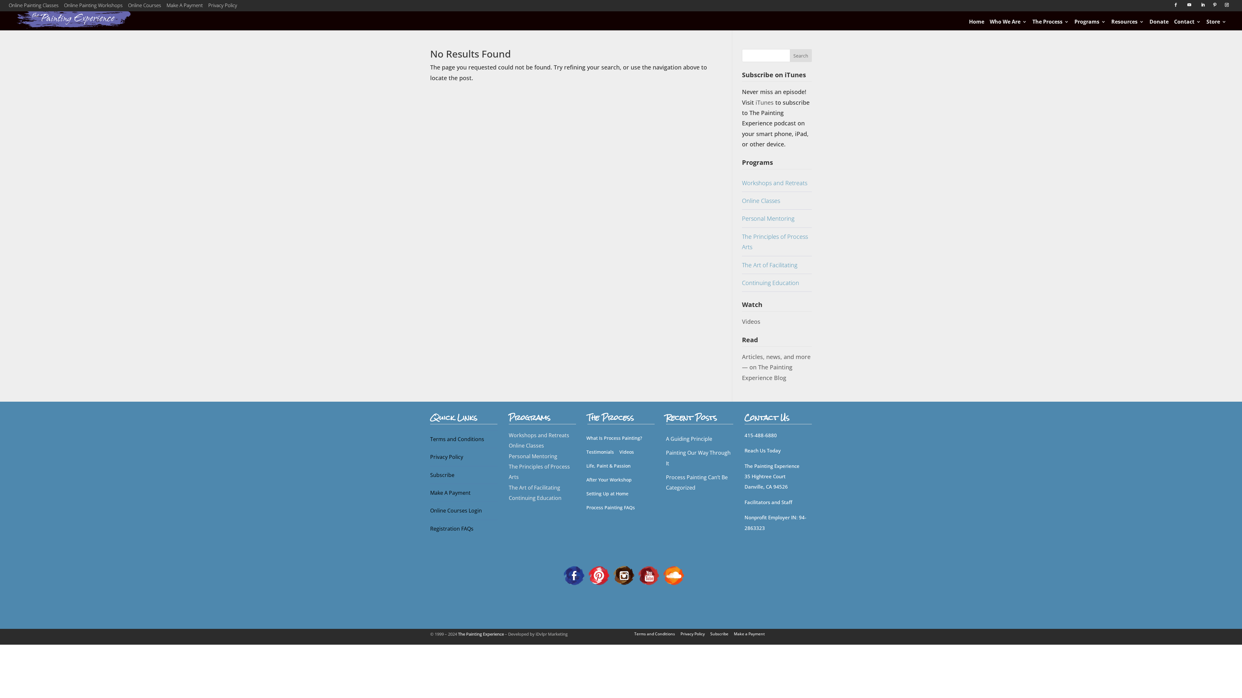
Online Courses (144, 6)
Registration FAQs (452, 528)
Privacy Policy (222, 6)
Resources (1124, 21)
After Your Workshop (609, 480)
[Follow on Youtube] (1189, 5)
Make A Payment (185, 6)
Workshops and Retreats (774, 183)
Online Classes (761, 201)
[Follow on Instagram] (1226, 5)
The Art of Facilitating (769, 265)
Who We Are (1005, 21)
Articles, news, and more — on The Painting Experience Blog (776, 367)
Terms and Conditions (457, 439)
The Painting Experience (481, 634)
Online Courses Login (456, 510)
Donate (1159, 21)
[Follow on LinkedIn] (1202, 5)
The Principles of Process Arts (775, 242)
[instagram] (624, 575)
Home (976, 21)
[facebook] (574, 575)
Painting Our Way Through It (698, 458)
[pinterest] (599, 575)
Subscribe (442, 475)
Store (1213, 21)
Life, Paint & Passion (608, 466)
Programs (1086, 21)
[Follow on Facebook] (1175, 5)
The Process (1047, 21)
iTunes (765, 102)
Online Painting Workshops (93, 6)
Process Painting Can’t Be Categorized (697, 482)
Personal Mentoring (768, 218)
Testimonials (600, 452)
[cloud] (673, 575)
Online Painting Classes (34, 6)
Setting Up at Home (607, 494)
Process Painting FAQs (610, 507)
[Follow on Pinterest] (1215, 5)
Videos (751, 321)
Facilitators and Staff (768, 502)
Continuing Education (770, 283)
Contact (1184, 21)
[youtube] (648, 575)
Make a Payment (749, 634)
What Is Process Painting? (614, 438)
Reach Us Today (763, 450)
